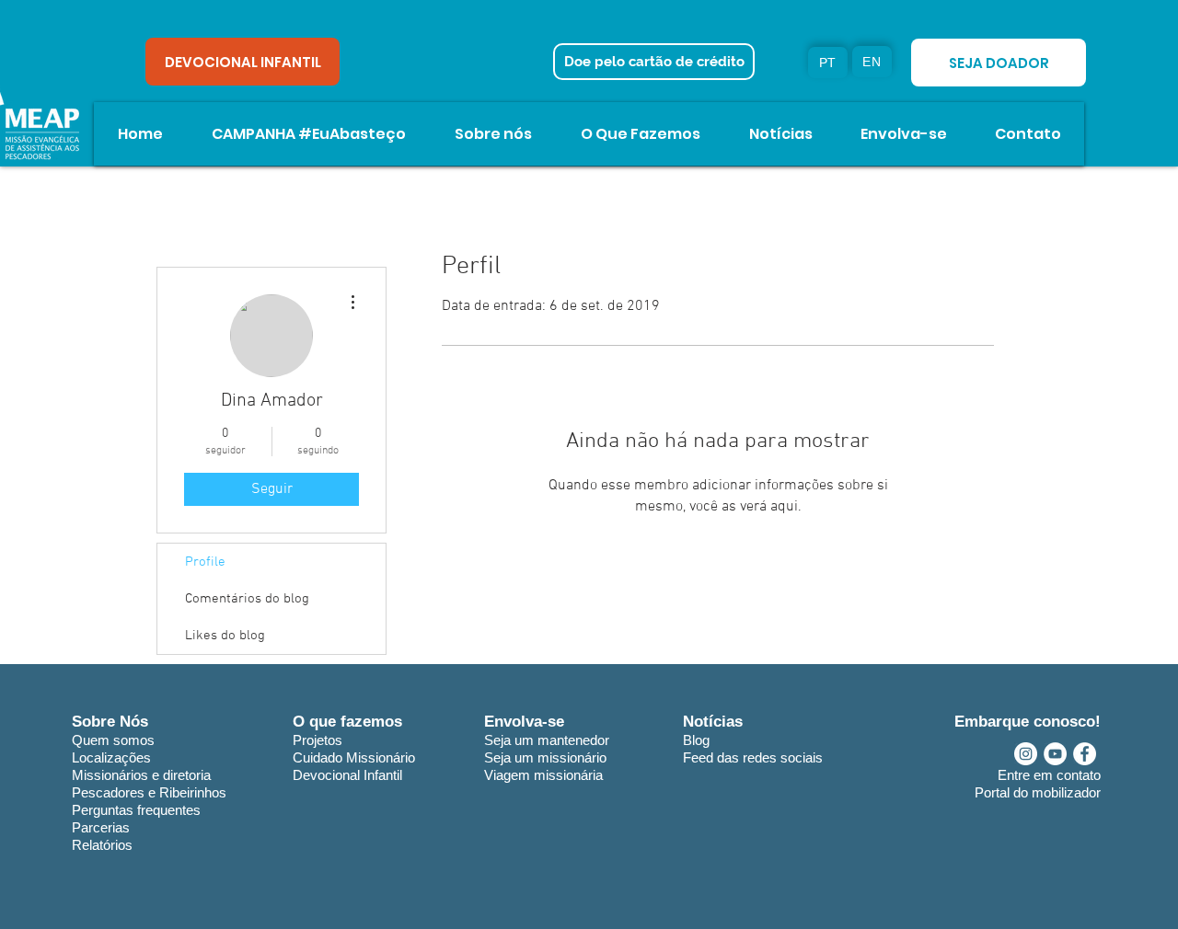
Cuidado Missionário (354, 757)
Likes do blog (225, 635)
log (701, 740)
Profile (205, 562)
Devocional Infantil (347, 775)
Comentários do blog (247, 599)
